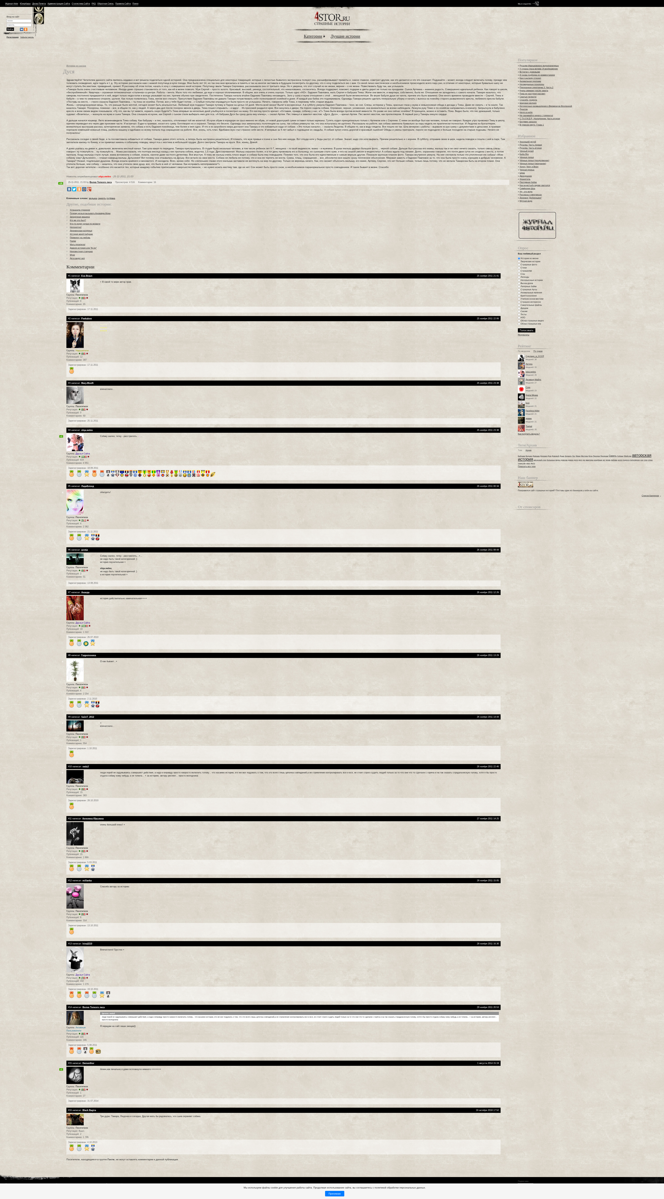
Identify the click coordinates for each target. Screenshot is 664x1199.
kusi (527, 403)
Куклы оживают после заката (534, 90)
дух (584, 460)
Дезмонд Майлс (533, 379)
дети (576, 460)
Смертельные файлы (531, 305)
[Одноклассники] (79, 189)
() (83, 298)
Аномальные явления (531, 292)
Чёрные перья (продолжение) (534, 160)
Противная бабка (528, 182)
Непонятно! (75, 227)
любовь (614, 460)
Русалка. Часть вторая (531, 148)
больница (551, 460)
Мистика (584, 456)
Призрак (596, 456)
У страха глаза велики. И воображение (539, 69)
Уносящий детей (528, 142)
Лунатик (524, 109)
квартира (589, 460)
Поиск (135, 4)
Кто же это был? (78, 220)
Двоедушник (526, 176)
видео (557, 460)
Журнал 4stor (11, 4)
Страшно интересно (530, 302)
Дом (549, 456)
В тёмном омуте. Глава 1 (532, 125)
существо (522, 463)
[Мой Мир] (84, 189)
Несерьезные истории (531, 280)
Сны (522, 274)
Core (528, 387)
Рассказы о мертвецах (531, 195)
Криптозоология (528, 296)
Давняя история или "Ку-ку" (83, 248)
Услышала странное (80, 210)
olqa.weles (531, 372)
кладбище (598, 460)
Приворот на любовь (80, 237)
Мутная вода (526, 201)
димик (529, 418)
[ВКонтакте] (69, 189)
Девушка (536, 456)
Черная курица (527, 170)
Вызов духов (526, 283)
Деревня (543, 456)
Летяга (529, 364)
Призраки (604, 456)
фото (533, 463)
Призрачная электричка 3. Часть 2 (536, 87)
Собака (620, 456)
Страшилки (526, 271)
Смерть (613, 456)
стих (645, 460)
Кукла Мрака (532, 395)
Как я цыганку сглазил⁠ (530, 78)
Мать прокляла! (77, 244)
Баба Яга (524, 154)
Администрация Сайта (59, 4)
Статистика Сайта (81, 4)
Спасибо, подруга (528, 100)
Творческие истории (530, 261)
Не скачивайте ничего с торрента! (536, 115)
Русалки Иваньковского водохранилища (539, 66)
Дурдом (524, 308)
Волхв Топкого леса (101, 182)
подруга (626, 460)
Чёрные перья (527, 157)
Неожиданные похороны (532, 84)
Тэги (520, 450)
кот (604, 460)
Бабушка (521, 456)
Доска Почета (39, 4)
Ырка (522, 173)
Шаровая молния (528, 103)
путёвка (111, 198)
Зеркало (568, 456)
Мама (578, 456)
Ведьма (529, 456)
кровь (608, 460)
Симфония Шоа (527, 188)
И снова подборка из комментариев (537, 75)
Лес (573, 456)
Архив (528, 450)
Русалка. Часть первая (531, 145)
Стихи (523, 268)
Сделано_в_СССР (535, 356)
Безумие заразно (528, 122)
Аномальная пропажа (530, 81)
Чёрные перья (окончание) (533, 163)
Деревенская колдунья (81, 231)
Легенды (524, 277)
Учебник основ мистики (531, 299)
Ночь (590, 456)
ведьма (93, 198)
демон (570, 460)
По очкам (537, 351)
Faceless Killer (533, 411)
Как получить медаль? (529, 434)
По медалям (524, 351)
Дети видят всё (77, 258)
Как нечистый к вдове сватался (535, 185)
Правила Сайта (123, 4)
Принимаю (335, 1193)
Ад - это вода (526, 191)
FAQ (94, 4)
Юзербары (25, 4)
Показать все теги (527, 466)
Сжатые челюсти (528, 97)
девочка (564, 460)
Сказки (523, 311)
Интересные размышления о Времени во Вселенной (546, 106)
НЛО (522, 317)
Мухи (72, 255)
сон (641, 460)
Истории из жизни (76, 65)
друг (580, 460)
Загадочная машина (80, 217)
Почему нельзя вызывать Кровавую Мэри (90, 213)
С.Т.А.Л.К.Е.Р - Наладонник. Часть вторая (540, 118)
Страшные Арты (528, 289)
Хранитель (525, 179)
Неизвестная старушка (81, 251)
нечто (620, 460)
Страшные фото (528, 264)
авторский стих (540, 460)
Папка (73, 241)
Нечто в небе (526, 112)
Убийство (627, 456)
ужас (528, 463)
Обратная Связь (105, 4)
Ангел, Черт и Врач (529, 167)
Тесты (523, 314)
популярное (635, 460)
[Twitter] (74, 189)
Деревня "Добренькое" (531, 198)
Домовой (555, 456)
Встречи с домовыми (530, 72)
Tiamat (529, 426)
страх (650, 460)
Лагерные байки (528, 286)
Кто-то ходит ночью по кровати (85, 224)
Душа (562, 456)
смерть (102, 198)
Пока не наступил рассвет (532, 94)
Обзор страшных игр (530, 324)
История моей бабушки (81, 234)
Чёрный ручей (527, 151)
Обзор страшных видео (532, 320)
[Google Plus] (89, 189)
